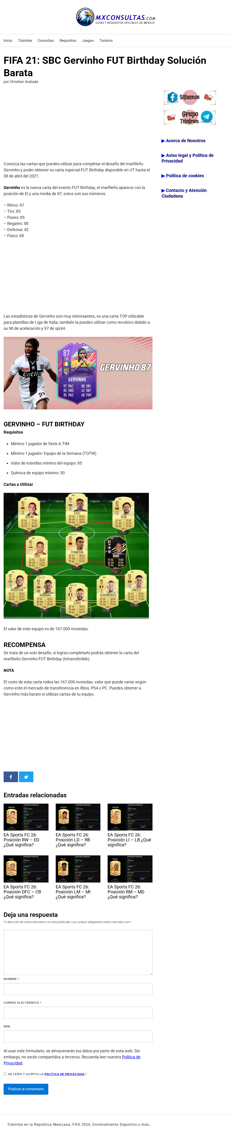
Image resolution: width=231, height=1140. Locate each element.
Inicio (8, 40)
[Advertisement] (78, 123)
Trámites (25, 40)
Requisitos (68, 40)
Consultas (46, 40)
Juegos (88, 40)
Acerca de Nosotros (186, 140)
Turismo (106, 40)
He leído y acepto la (47, 1074)
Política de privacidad (64, 1074)
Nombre (11, 979)
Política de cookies (185, 175)
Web (7, 1026)
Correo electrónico (23, 1002)
